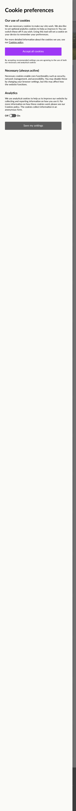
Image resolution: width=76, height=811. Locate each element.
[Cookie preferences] (38, 405)
